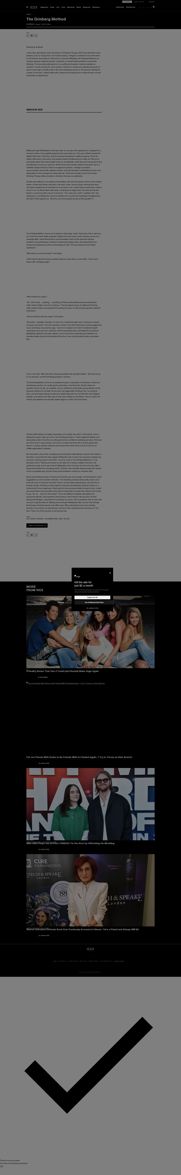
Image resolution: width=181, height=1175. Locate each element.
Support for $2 (92, 597)
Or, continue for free (92, 608)
